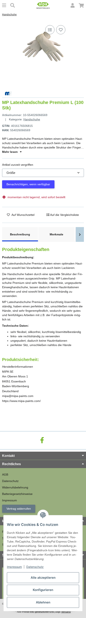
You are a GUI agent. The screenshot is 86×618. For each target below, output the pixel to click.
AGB (5, 474)
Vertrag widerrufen (18, 508)
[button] (73, 5)
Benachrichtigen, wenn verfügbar (28, 184)
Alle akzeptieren (43, 578)
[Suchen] (12, 5)
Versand (66, 611)
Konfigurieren (43, 590)
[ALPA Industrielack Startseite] (43, 5)
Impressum (14, 567)
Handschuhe (31, 119)
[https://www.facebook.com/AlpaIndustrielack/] (42, 440)
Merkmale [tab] (56, 234)
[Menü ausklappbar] (4, 5)
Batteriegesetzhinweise (17, 494)
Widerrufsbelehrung (15, 487)
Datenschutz (35, 567)
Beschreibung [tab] (20, 234)
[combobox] (43, 173)
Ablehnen (43, 602)
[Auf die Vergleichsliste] (49, 29)
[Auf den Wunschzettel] (60, 29)
